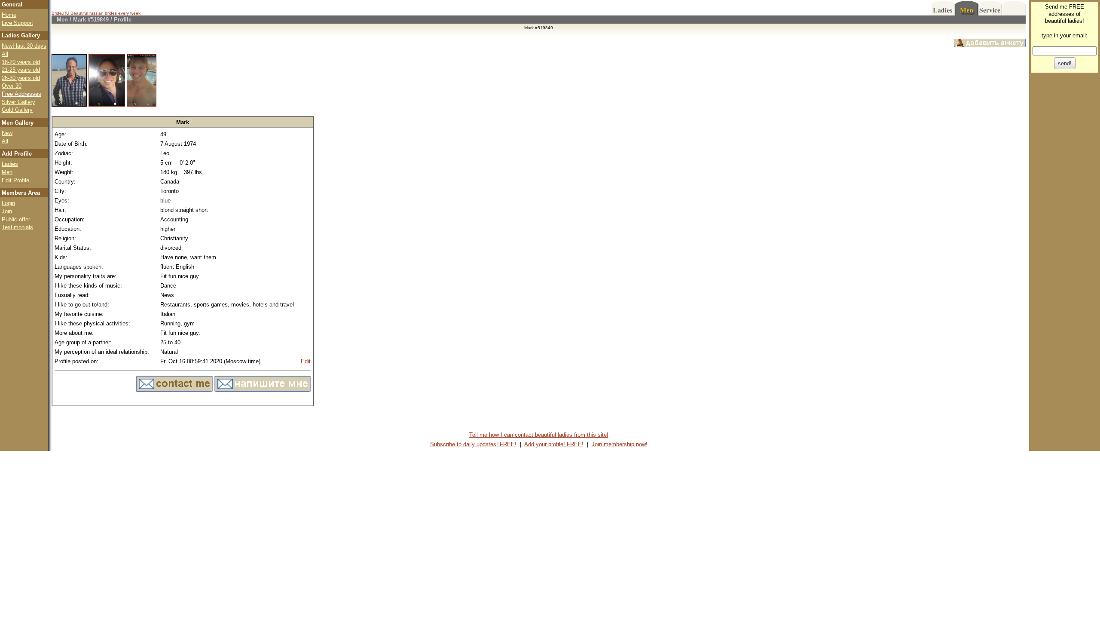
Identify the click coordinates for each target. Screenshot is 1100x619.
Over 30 (11, 86)
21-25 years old (21, 70)
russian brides (103, 13)
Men (7, 172)
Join (7, 211)
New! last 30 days (24, 46)
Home (9, 15)
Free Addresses (21, 94)
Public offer (16, 219)
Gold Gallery (17, 110)
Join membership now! (620, 444)
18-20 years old (21, 62)
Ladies (10, 164)
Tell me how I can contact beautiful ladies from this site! (538, 435)
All (5, 54)
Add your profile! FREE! (554, 444)
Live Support (17, 23)
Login (8, 203)
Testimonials (17, 227)
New (7, 133)
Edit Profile (15, 180)
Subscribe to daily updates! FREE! (473, 444)
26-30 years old (21, 78)
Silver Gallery (18, 102)
